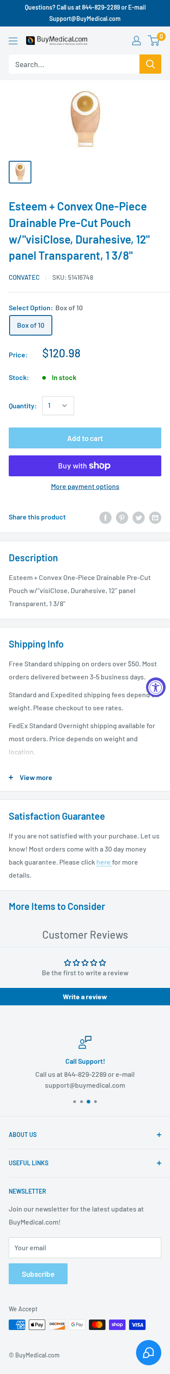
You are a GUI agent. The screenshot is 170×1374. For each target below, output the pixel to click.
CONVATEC (24, 277)
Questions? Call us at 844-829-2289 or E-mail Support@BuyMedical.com (85, 12)
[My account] (136, 40)
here (104, 862)
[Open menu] (13, 40)
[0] (154, 40)
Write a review (85, 996)
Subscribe (38, 1273)
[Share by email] (155, 517)
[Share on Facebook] (105, 517)
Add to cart (85, 438)
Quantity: (23, 405)
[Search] (150, 64)
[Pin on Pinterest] (122, 517)
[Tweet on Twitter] (139, 517)
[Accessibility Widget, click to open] (156, 687)
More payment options (85, 486)
